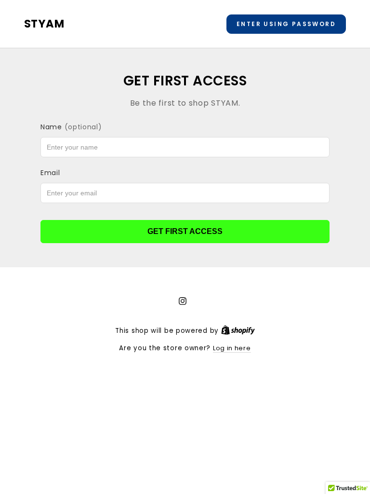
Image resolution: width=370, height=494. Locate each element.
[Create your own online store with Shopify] (238, 330)
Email (50, 173)
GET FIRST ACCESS (185, 231)
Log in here (232, 348)
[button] (286, 24)
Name (71, 127)
